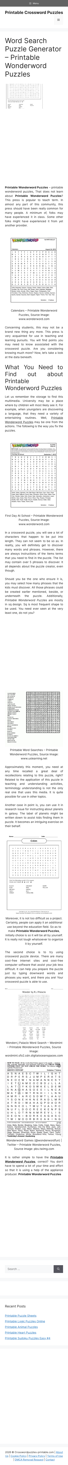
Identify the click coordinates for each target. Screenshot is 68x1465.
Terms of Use (55, 1456)
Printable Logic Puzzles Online (25, 1321)
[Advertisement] (34, 148)
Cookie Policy (19, 1456)
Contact (50, 1459)
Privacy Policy (37, 1456)
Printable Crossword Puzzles (34, 12)
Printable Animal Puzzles (21, 1327)
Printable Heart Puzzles (20, 1332)
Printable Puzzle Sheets (20, 1315)
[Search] (58, 1269)
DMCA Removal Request (29, 1459)
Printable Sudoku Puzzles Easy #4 (27, 1338)
